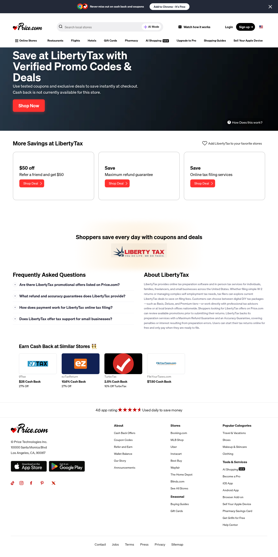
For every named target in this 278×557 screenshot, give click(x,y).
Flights (75, 40)
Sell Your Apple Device (248, 40)
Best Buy (176, 460)
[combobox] (110, 27)
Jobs (115, 544)
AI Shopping (154, 40)
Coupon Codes (123, 440)
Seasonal (177, 496)
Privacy (160, 544)
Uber (174, 447)
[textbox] (261, 27)
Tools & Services (235, 462)
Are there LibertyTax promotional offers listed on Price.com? (67, 284)
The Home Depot (182, 474)
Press (144, 544)
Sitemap (177, 544)
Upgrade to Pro (186, 40)
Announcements (124, 467)
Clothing (228, 454)
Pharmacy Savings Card (237, 511)
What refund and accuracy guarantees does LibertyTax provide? (70, 296)
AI (153, 26)
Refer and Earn (123, 447)
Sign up (244, 26)
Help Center (230, 525)
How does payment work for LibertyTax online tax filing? (63, 307)
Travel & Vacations (234, 433)
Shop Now (29, 105)
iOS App (228, 483)
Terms (129, 544)
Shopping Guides (215, 40)
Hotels (92, 40)
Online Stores (28, 40)
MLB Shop (177, 440)
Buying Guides (180, 504)
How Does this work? (247, 122)
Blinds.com (177, 481)
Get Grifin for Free (234, 518)
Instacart (176, 454)
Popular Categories (237, 425)
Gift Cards (110, 40)
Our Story (120, 460)
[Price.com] (29, 437)
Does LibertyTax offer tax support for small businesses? (63, 319)
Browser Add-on (233, 497)
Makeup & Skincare (235, 447)
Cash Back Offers (124, 433)
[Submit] (60, 27)
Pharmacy (131, 40)
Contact (100, 544)
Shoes (227, 440)
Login (229, 26)
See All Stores (179, 488)
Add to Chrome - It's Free (169, 6)
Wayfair (175, 467)
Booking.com (179, 433)
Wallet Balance (123, 454)
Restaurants (55, 40)
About (118, 425)
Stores (175, 425)
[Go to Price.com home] (27, 27)
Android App (231, 490)
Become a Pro (231, 476)
